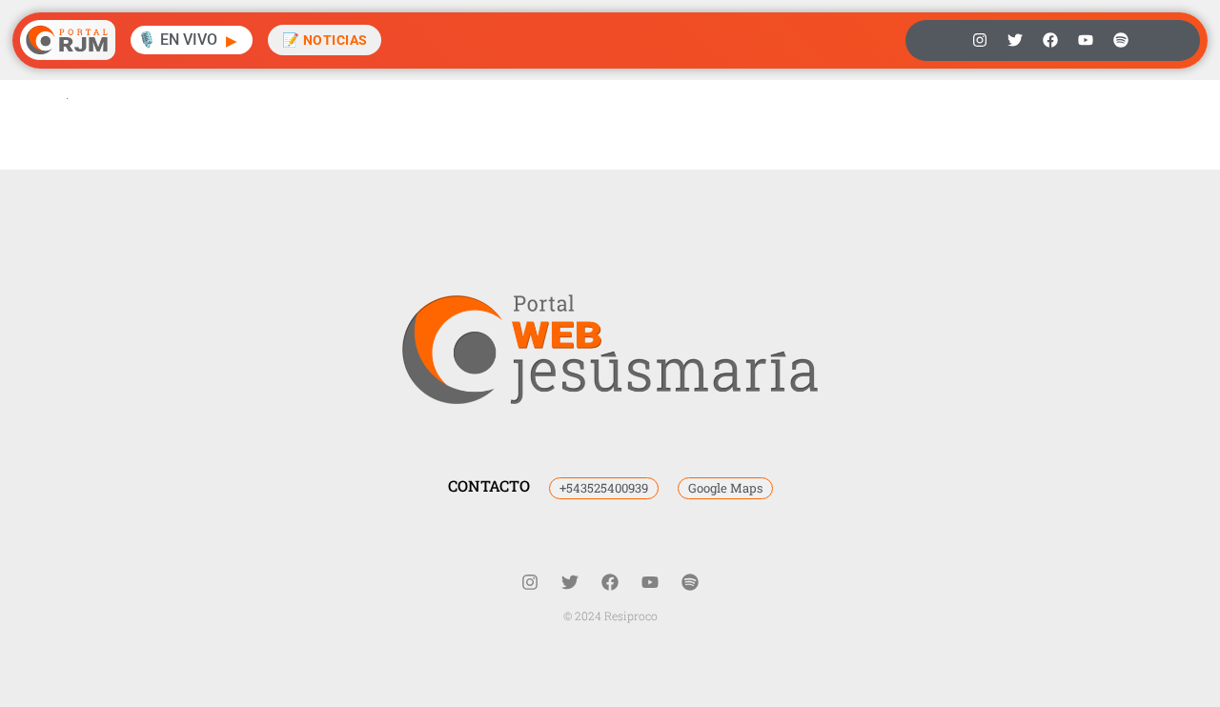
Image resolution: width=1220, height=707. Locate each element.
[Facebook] (1050, 40)
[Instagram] (980, 40)
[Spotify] (1121, 40)
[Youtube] (1085, 40)
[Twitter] (1015, 40)
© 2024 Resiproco (610, 615)
